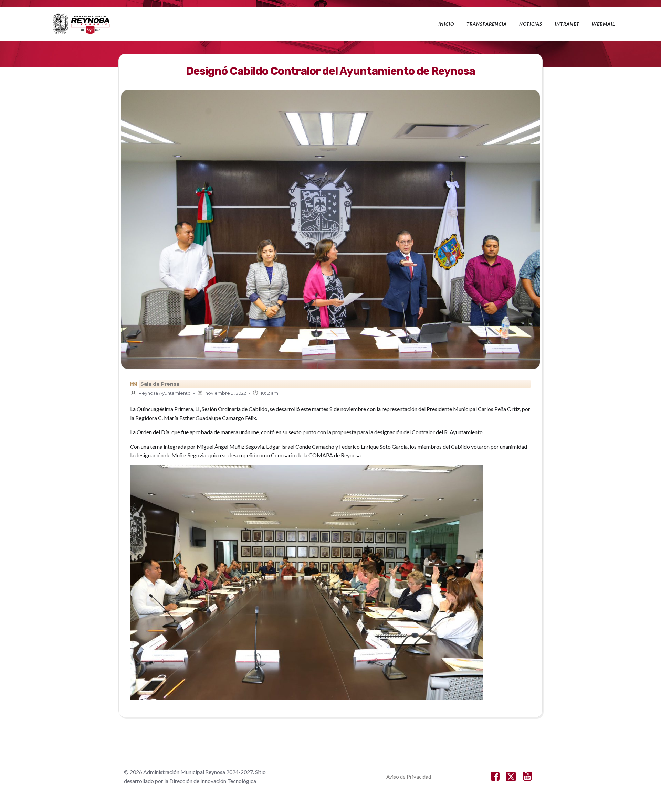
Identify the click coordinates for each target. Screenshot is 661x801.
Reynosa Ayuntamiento (165, 393)
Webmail (603, 24)
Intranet (567, 24)
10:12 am (269, 393)
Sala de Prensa (159, 384)
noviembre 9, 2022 (225, 393)
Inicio (446, 24)
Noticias (530, 24)
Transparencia (486, 24)
